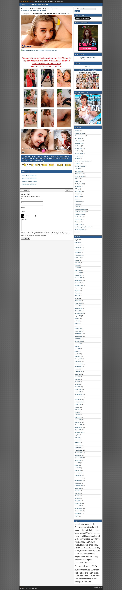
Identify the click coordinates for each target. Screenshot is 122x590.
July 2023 (77, 290)
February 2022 (78, 328)
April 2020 (77, 384)
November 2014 (78, 511)
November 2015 (78, 480)
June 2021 (77, 348)
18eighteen (77, 130)
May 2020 (77, 381)
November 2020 (78, 366)
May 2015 (77, 495)
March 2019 (78, 417)
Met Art (76, 181)
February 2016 (78, 473)
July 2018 (77, 435)
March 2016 (78, 470)
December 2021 (78, 333)
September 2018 (79, 432)
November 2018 (78, 427)
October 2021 (78, 338)
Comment (23, 219)
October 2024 (78, 252)
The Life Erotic (78, 219)
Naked (87, 548)
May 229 (77, 516)
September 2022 (79, 313)
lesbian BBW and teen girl (29, 184)
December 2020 (78, 364)
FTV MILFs (77, 163)
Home (23, 4)
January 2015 (78, 506)
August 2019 (78, 404)
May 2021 (77, 351)
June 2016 (77, 462)
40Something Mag (79, 133)
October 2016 (78, 455)
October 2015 (78, 483)
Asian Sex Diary (79, 143)
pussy (96, 573)
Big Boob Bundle (79, 153)
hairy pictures (86, 551)
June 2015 (77, 493)
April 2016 (77, 468)
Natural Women (86, 533)
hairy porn (87, 560)
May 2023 (77, 295)
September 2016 (79, 457)
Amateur (82, 548)
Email (22, 203)
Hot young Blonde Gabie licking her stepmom (39, 8)
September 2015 (79, 485)
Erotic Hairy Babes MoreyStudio (82, 161)
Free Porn (87, 66)
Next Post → (69, 190)
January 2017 (78, 447)
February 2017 (78, 445)
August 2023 (78, 288)
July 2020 (77, 376)
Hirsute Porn (94, 576)
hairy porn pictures (83, 582)
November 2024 (78, 250)
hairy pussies (93, 579)
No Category (78, 191)
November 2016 (78, 452)
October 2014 (78, 513)
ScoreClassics (78, 201)
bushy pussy (84, 524)
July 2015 (77, 490)
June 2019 (77, 409)
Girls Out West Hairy (80, 166)
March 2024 (78, 270)
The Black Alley (78, 216)
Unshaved (84, 527)
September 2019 (79, 402)
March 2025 (78, 242)
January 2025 (78, 247)
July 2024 (77, 260)
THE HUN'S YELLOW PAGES (87, 57)
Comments (43, 10)
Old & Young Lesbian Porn (29, 175)
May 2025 (77, 240)
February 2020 (78, 389)
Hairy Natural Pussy (89, 557)
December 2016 (78, 450)
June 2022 (77, 321)
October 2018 (78, 430)
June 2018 (77, 437)
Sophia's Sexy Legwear (80, 209)
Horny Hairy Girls (79, 173)
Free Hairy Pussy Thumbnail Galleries (38, 4)
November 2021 (78, 336)
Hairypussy (86, 566)
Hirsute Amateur (97, 533)
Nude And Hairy (81, 576)
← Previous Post (25, 190)
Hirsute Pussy (81, 579)
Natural (87, 536)
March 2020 (78, 386)
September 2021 (79, 341)
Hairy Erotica (84, 539)
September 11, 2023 (27, 10)
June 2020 (77, 379)
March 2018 (78, 440)
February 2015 (78, 503)
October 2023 (78, 283)
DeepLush (77, 158)
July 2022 (77, 318)
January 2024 (78, 275)
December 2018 (78, 424)
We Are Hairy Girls (79, 229)
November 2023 (78, 280)
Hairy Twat (79, 536)
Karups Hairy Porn (79, 176)
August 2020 (78, 374)
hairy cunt (79, 560)
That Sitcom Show (79, 214)
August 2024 (78, 257)
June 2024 (77, 262)
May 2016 (77, 465)
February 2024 (78, 272)
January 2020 (78, 392)
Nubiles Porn (78, 196)
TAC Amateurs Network (80, 211)
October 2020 (78, 369)
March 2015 (78, 500)
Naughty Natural (79, 183)
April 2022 (77, 326)
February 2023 (78, 303)
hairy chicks (94, 530)
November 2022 (78, 308)
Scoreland (77, 204)
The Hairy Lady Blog (26, 1)
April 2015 (77, 498)
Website (23, 207)
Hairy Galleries (86, 545)
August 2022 (78, 316)
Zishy (76, 232)
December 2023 (78, 278)
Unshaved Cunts (82, 563)
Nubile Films (78, 194)
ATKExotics (78, 151)
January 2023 (78, 305)
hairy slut (85, 542)
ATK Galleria (78, 146)
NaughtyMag (78, 186)
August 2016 (78, 460)
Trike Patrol (77, 222)
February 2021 (78, 359)
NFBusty (77, 189)
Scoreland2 (77, 206)
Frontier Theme (98, 587)
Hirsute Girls (92, 548)
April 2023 (77, 298)
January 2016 (78, 475)
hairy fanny (95, 539)
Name (22, 198)
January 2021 (78, 361)
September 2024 (79, 255)
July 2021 (77, 346)
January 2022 (78, 331)
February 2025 (78, 245)
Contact (22, 587)
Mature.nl (36, 10)
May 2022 (77, 323)
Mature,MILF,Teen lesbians (29, 181)
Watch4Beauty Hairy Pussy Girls (83, 227)
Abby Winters (78, 138)
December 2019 (78, 394)
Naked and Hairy (86, 573)
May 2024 (77, 265)
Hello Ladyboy (78, 171)
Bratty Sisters (78, 156)
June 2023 (77, 293)
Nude (77, 533)
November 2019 (78, 397)
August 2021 (78, 343)
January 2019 (78, 422)
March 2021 (78, 356)
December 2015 (78, 478)
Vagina (77, 542)
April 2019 (77, 414)
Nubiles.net (77, 199)
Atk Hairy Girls (78, 148)
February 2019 (78, 419)
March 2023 (78, 300)
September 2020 (79, 371)
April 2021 (77, 354)
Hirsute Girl (77, 524)
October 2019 (78, 399)
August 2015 (78, 488)
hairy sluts (84, 530)
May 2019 (77, 412)
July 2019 (77, 407)
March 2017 (78, 442)
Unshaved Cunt (88, 570)
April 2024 (77, 267)
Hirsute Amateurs (92, 562)
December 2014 (78, 508)
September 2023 (79, 285)
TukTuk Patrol (78, 224)
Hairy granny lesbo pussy (29, 178)
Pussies (78, 566)
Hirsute (83, 554)
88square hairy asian (80, 135)
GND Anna (77, 168)
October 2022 (78, 310)
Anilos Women (78, 140)
